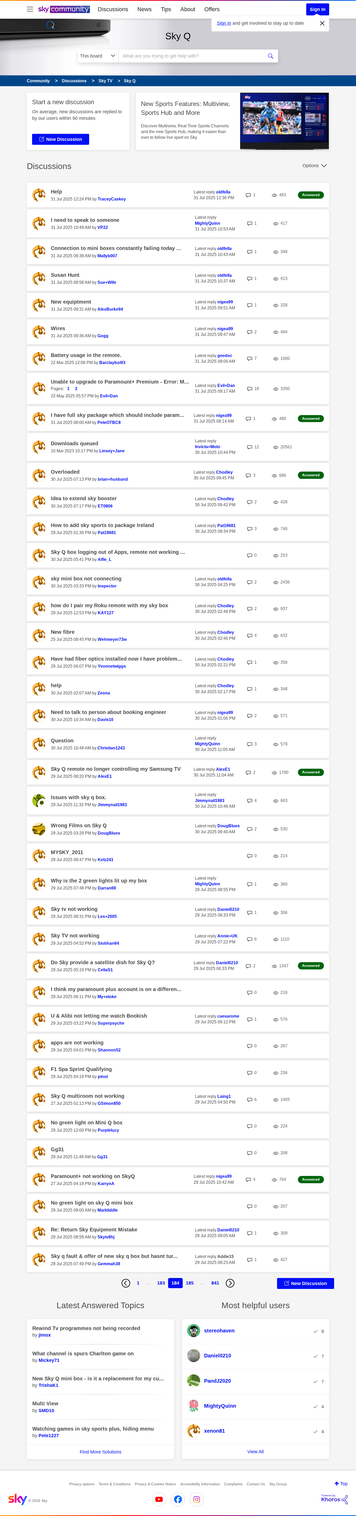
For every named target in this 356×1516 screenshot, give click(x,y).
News (144, 9)
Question (62, 740)
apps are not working (77, 1042)
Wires (58, 328)
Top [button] (344, 1483)
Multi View (45, 1403)
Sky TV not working (75, 935)
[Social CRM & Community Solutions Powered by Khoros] (335, 1499)
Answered (311, 195)
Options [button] (311, 165)
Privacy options (81, 1484)
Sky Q (178, 36)
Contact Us (256, 1484)
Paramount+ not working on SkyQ (93, 1176)
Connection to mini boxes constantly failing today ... (116, 248)
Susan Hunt (65, 275)
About (187, 9)
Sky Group (278, 1484)
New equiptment (71, 302)
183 (161, 1283)
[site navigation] (30, 9)
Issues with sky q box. (78, 797)
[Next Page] (230, 1283)
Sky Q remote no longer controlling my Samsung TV (116, 769)
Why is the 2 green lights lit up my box (99, 881)
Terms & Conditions (115, 1484)
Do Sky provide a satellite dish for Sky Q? (103, 962)
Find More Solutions (100, 1452)
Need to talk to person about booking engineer (108, 712)
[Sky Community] (64, 9)
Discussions (113, 9)
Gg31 (57, 1149)
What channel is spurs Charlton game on (83, 1353)
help (56, 685)
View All (255, 1451)
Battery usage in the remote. (86, 355)
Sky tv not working (74, 909)
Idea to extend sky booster (84, 498)
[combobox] (190, 55)
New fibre (63, 632)
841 (215, 1283)
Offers (212, 9)
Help (56, 192)
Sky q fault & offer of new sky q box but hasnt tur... (114, 1256)
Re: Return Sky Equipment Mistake (94, 1229)
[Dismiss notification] (322, 23)
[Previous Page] (126, 1283)
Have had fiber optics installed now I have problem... (116, 659)
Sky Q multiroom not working (87, 1096)
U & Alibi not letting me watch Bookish (99, 1016)
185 (190, 1283)
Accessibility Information (200, 1484)
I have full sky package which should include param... (117, 415)
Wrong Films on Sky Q (79, 825)
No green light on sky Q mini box (92, 1203)
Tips (166, 9)
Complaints (233, 1484)
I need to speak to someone (85, 220)
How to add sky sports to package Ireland (102, 525)
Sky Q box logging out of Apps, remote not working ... (118, 552)
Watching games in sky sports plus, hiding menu (93, 1429)
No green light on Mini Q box (86, 1122)
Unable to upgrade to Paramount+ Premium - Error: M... (120, 382)
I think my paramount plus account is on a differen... (116, 989)
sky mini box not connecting (86, 578)
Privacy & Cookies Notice (155, 1484)
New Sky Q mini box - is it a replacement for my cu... (98, 1378)
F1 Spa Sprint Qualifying (81, 1069)
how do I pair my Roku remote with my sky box (109, 605)
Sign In (318, 9)
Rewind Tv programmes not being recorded (86, 1328)
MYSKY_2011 (67, 852)
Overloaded (65, 472)
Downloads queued (74, 443)
